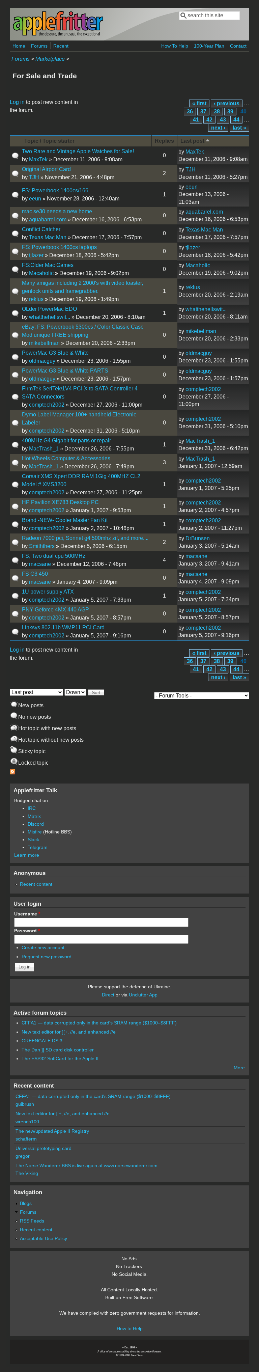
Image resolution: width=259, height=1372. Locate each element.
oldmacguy (42, 361)
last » (239, 128)
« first (199, 103)
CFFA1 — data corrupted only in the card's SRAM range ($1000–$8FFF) (99, 1022)
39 (230, 111)
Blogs (26, 1203)
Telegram (38, 847)
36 (190, 111)
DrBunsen (197, 538)
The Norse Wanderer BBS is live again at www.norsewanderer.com (86, 1165)
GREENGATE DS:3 (42, 1040)
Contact (238, 46)
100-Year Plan (209, 46)
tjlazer (36, 255)
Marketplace (50, 59)
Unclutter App (143, 994)
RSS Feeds (32, 1221)
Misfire (35, 831)
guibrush (25, 1104)
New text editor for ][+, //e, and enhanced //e (69, 1032)
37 (203, 111)
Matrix (34, 816)
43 (223, 119)
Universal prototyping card (43, 1148)
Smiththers (42, 546)
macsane (40, 564)
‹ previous (226, 103)
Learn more (26, 855)
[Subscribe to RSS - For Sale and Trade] (12, 772)
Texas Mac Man (47, 237)
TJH (34, 177)
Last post (192, 141)
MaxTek (38, 159)
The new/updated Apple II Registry (52, 1131)
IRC (32, 808)
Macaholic (41, 273)
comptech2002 (46, 405)
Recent (60, 46)
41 (196, 119)
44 (236, 119)
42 (209, 119)
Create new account (43, 947)
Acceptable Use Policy (43, 1238)
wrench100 (27, 1121)
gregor (23, 1156)
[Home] (58, 35)
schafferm (26, 1139)
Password (27, 930)
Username (27, 913)
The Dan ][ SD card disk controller (58, 1049)
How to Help (130, 1328)
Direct (108, 994)
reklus (36, 299)
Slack (33, 839)
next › (218, 128)
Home (18, 46)
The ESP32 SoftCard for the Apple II (60, 1058)
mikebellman (44, 343)
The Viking (27, 1173)
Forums (39, 46)
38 (217, 111)
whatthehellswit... (49, 317)
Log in (17, 102)
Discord (36, 824)
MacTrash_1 (44, 448)
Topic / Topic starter (49, 141)
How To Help (174, 46)
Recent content (36, 884)
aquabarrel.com (47, 219)
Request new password (46, 956)
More (239, 1067)
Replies (164, 141)
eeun (35, 198)
